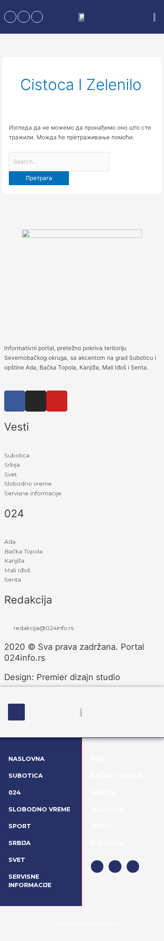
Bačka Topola (116, 775)
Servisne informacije (29, 881)
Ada (97, 759)
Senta (101, 826)
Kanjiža (103, 792)
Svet (16, 860)
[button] (16, 712)
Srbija (19, 843)
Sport (19, 826)
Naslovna (26, 759)
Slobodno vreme (39, 809)
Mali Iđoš (107, 809)
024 (14, 792)
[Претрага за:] (59, 161)
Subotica (25, 775)
